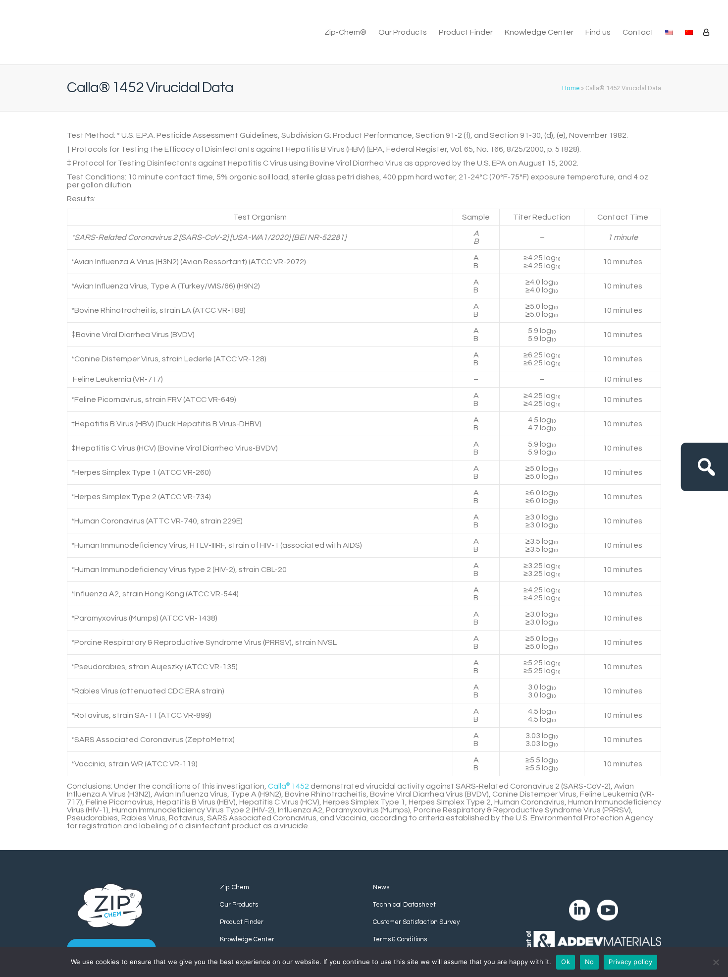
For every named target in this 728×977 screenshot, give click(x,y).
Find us (598, 32)
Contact (638, 32)
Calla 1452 (288, 786)
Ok (565, 962)
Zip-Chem (234, 887)
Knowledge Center (539, 32)
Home (570, 88)
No (589, 962)
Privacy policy (630, 962)
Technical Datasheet (404, 904)
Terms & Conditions (400, 939)
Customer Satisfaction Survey (416, 922)
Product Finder (466, 32)
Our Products (402, 32)
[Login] (706, 32)
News (381, 887)
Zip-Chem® (345, 32)
